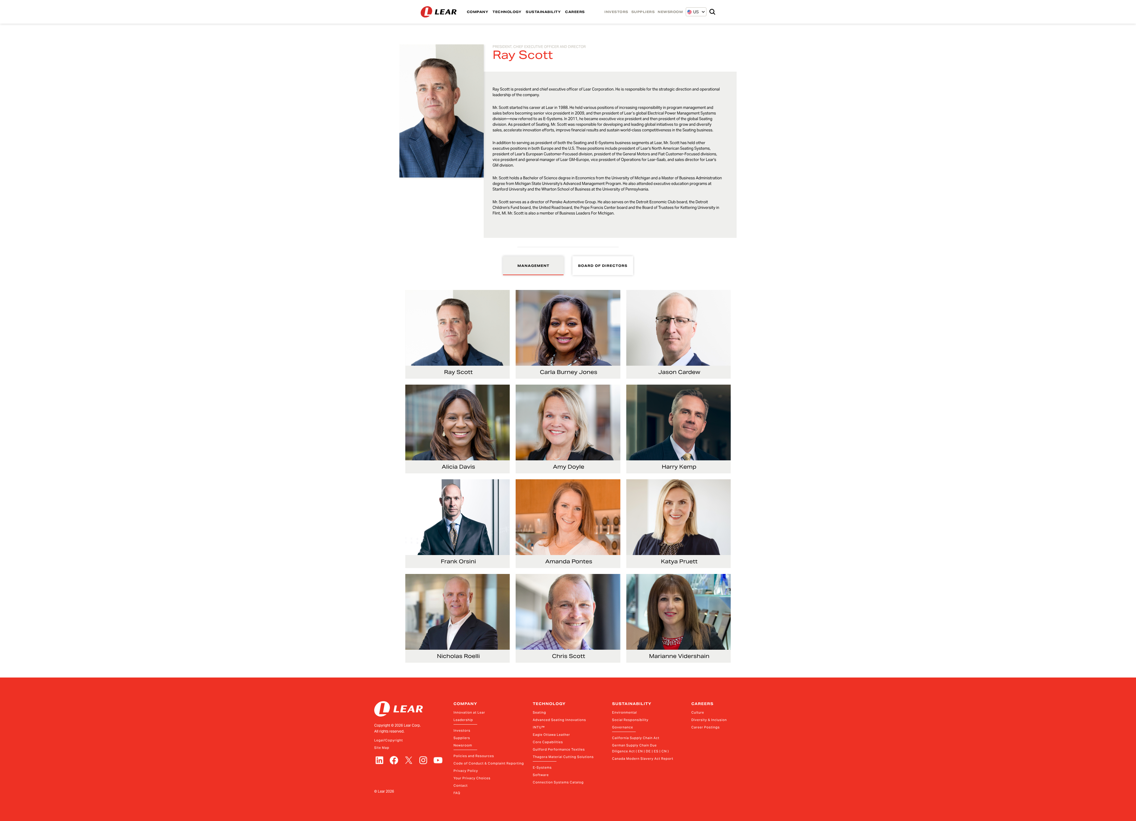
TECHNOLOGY (507, 12)
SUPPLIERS (643, 12)
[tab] (533, 265)
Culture (697, 712)
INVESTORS (616, 12)
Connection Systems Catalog (558, 782)
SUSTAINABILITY (543, 12)
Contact (461, 785)
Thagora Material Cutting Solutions (563, 757)
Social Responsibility (630, 720)
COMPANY (477, 12)
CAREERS (575, 12)
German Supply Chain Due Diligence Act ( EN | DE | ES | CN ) (640, 748)
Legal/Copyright (388, 740)
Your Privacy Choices (472, 778)
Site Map (381, 748)
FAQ (457, 793)
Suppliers (462, 738)
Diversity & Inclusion (709, 720)
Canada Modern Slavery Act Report (642, 759)
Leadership (463, 720)
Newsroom (463, 745)
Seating (539, 712)
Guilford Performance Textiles (559, 749)
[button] (693, 12)
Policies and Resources (474, 756)
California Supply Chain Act (635, 738)
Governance (622, 727)
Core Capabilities (548, 742)
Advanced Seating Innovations (559, 720)
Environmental (624, 712)
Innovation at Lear (469, 712)
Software (541, 775)
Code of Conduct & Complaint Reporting (489, 763)
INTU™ (539, 727)
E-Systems (542, 767)
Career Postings (705, 727)
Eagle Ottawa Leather (551, 735)
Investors (462, 730)
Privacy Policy (466, 771)
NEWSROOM (670, 12)
